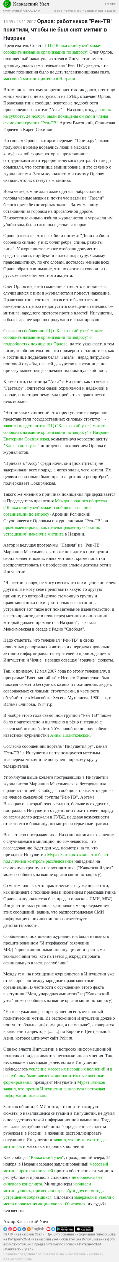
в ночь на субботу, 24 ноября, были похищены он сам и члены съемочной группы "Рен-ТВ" (57, 115)
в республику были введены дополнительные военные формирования (57, 1075)
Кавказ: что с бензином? (67, 10)
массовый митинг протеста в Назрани (39, 78)
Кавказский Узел (31, 3)
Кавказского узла (21, 445)
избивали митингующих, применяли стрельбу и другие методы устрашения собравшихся (54, 1190)
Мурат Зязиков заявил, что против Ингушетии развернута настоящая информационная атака (54, 1088)
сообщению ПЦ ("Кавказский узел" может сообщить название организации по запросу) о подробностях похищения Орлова (53, 337)
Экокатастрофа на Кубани (100, 10)
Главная (110, 4)
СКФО (6, 10)
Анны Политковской (70, 735)
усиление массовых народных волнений (67, 1069)
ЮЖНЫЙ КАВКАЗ (21, 10)
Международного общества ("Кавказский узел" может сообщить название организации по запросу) (55, 507)
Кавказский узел (46, 1157)
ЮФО (37, 10)
